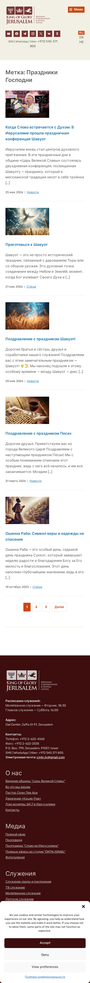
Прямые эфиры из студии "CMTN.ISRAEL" (35, 852)
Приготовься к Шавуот (26, 244)
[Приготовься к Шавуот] (27, 221)
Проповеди (13, 840)
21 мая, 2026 (14, 286)
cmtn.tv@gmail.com (51, 757)
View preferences (45, 967)
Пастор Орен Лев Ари (21, 793)
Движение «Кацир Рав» (23, 799)
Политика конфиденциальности (45, 976)
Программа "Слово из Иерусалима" (32, 846)
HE (81, 42)
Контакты (12, 810)
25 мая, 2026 (14, 192)
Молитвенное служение (23, 893)
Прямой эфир (15, 834)
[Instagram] (33, 33)
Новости (33, 192)
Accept (45, 943)
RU (81, 33)
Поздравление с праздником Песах (38, 433)
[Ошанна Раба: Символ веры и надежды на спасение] (27, 510)
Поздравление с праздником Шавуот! (40, 339)
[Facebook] (17, 33)
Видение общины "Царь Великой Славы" (35, 781)
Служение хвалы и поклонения (28, 882)
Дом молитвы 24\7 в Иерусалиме (30, 804)
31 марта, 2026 (15, 481)
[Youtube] (8, 33)
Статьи (31, 286)
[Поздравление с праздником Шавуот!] (27, 316)
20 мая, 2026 (14, 381)
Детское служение (19, 899)
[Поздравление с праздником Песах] (27, 410)
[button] (83, 906)
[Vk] (49, 33)
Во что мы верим (17, 787)
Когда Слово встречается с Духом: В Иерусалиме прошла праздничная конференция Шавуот (39, 133)
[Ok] (57, 33)
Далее (59, 607)
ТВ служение (15, 887)
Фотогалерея (15, 857)
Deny (45, 955)
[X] (41, 33)
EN (81, 37)
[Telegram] (25, 33)
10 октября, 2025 (17, 587)
